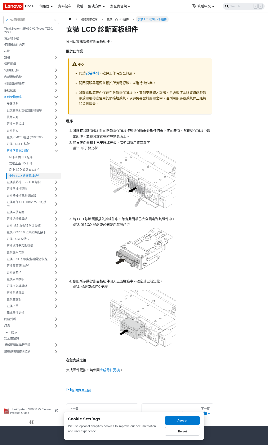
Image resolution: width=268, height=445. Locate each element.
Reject (182, 431)
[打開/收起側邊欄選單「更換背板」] (56, 130)
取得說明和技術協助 (17, 351)
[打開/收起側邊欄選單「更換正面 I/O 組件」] (56, 150)
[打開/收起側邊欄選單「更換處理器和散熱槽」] (56, 245)
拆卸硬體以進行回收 (17, 344)
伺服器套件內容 (14, 44)
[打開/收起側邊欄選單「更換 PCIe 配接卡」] (56, 239)
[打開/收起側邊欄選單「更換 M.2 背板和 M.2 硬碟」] (56, 225)
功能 (7, 50)
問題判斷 (10, 319)
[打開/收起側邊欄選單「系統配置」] (56, 90)
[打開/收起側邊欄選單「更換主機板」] (56, 299)
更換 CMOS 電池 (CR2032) (25, 137)
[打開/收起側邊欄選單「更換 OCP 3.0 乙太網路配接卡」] (56, 232)
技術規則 (12, 117)
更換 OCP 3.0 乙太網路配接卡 (26, 232)
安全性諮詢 (11, 338)
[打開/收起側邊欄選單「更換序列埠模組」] (56, 286)
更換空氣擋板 (15, 123)
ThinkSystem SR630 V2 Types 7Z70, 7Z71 (28, 30)
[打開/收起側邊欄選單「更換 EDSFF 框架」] (56, 144)
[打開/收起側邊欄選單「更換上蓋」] (56, 306)
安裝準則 (12, 103)
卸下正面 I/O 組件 (20, 157)
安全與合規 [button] (118, 6)
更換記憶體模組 (17, 218)
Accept (182, 420)
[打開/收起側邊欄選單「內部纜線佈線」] (56, 77)
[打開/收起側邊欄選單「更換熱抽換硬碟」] (56, 189)
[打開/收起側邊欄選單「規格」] (56, 57)
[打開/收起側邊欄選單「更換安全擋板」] (56, 279)
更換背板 (12, 130)
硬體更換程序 (13, 97)
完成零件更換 (15, 312)
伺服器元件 (11, 70)
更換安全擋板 (15, 279)
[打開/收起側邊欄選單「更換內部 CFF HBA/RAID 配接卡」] (56, 204)
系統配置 (10, 90)
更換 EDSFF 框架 (18, 144)
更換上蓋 (12, 306)
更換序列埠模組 (17, 286)
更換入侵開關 (15, 212)
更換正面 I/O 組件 (18, 150)
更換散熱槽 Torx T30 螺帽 (24, 182)
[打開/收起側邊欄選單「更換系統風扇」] (56, 292)
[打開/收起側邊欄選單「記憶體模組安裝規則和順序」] (56, 110)
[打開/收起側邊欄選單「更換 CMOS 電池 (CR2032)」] (56, 137)
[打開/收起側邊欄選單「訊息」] (56, 326)
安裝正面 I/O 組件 (20, 163)
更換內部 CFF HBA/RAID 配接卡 (26, 203)
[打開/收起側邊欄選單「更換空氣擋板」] (56, 124)
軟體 (79, 6)
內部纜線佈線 (13, 76)
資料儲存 (64, 6)
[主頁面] (70, 19)
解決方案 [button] (95, 6)
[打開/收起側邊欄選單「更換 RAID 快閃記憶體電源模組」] (56, 259)
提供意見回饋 (81, 390)
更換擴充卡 (14, 272)
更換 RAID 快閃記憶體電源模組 (27, 259)
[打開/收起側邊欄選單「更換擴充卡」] (56, 272)
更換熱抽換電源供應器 (21, 195)
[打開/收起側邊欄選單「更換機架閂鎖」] (56, 252)
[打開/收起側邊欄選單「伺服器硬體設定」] (56, 83)
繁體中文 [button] (204, 6)
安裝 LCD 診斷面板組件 (24, 175)
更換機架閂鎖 (15, 252)
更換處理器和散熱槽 (20, 245)
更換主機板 (14, 299)
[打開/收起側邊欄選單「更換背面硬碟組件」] (56, 266)
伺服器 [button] (44, 6)
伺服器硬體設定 (14, 83)
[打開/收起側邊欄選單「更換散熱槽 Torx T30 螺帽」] (56, 182)
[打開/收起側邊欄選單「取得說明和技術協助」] (56, 351)
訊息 (7, 325)
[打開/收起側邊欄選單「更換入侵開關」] (56, 212)
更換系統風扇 (15, 292)
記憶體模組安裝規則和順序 (24, 110)
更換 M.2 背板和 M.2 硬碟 (24, 225)
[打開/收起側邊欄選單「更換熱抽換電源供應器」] (56, 195)
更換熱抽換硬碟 (17, 188)
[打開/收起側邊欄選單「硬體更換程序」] (56, 97)
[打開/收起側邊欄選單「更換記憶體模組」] (56, 219)
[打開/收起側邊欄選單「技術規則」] (56, 117)
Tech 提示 (10, 332)
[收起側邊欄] (31, 422)
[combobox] (10, 19)
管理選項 (10, 63)
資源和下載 (11, 38)
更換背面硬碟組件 (18, 265)
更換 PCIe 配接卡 (18, 239)
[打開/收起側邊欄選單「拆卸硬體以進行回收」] (56, 345)
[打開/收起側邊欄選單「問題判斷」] (56, 319)
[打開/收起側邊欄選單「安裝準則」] (56, 103)
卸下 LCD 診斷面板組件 (24, 169)
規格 (7, 57)
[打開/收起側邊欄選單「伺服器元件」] (56, 70)
